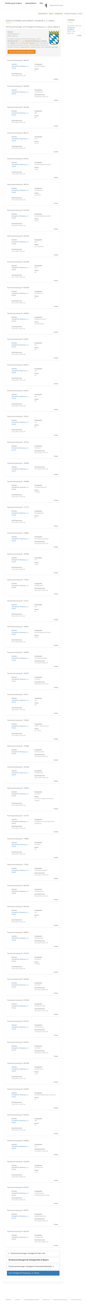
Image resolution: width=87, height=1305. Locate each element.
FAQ (41, 3)
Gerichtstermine (42, 13)
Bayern (51, 13)
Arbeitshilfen (30, 3)
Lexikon (17, 1299)
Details (56, 79)
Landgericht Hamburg (74, 28)
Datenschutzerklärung (60, 1299)
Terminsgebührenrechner (31, 1299)
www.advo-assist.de (29, 43)
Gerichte (8, 1299)
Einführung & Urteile (13, 3)
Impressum (46, 1299)
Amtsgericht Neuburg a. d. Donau (73, 13)
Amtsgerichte (58, 13)
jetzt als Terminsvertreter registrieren (22, 52)
